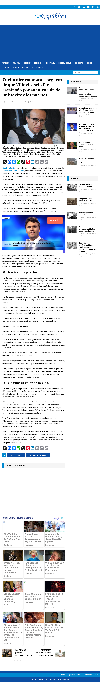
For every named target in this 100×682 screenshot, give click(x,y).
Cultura (5, 68)
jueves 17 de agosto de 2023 (16, 102)
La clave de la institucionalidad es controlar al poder (87, 229)
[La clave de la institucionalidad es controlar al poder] (72, 229)
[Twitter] (79, 7)
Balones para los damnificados (86, 214)
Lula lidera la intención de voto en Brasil (87, 144)
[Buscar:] (85, 72)
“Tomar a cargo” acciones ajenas (86, 185)
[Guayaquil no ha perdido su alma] (72, 201)
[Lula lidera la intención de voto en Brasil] (72, 145)
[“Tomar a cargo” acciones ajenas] (72, 187)
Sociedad (79, 63)
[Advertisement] (50, 42)
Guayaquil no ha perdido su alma (85, 200)
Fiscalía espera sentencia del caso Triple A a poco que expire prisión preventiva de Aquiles (88, 92)
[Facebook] (74, 7)
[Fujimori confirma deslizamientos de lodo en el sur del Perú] (72, 161)
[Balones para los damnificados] (72, 215)
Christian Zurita (16, 455)
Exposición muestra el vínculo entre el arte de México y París (88, 110)
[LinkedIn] (83, 7)
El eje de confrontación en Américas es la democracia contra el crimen (88, 247)
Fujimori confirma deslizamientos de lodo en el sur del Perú (88, 161)
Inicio (63, 675)
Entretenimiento (20, 68)
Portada (5, 63)
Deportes (38, 63)
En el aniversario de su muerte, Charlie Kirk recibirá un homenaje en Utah (87, 127)
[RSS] (98, 7)
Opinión (27, 63)
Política (16, 63)
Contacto (88, 675)
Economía (50, 63)
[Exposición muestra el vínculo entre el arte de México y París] (72, 110)
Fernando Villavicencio (14, 171)
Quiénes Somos (75, 675)
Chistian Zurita (9, 168)
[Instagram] (93, 7)
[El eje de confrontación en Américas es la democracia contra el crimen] (72, 245)
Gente (89, 63)
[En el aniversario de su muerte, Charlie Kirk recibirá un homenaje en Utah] (72, 127)
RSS (96, 675)
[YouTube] (88, 7)
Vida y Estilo (37, 68)
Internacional (65, 63)
